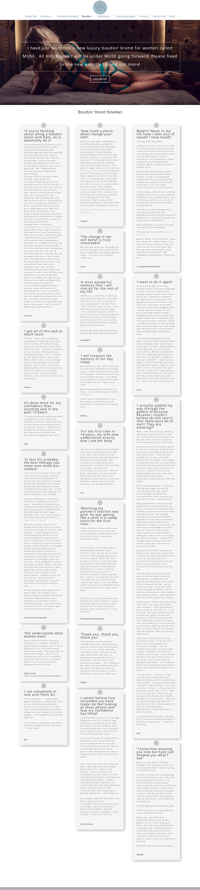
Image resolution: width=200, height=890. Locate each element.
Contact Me (159, 16)
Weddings (103, 16)
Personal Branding (68, 16)
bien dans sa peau (35, 520)
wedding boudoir (89, 170)
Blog (172, 16)
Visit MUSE (100, 79)
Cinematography (125, 16)
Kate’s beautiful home (49, 227)
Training (144, 16)
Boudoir (86, 16)
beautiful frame (88, 649)
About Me (31, 16)
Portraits (45, 16)
